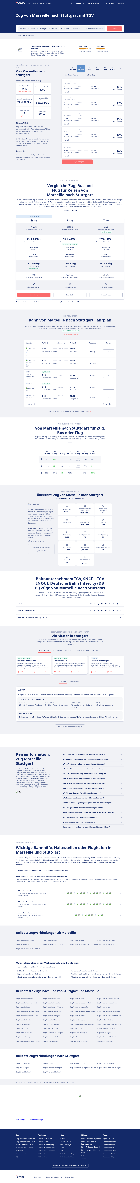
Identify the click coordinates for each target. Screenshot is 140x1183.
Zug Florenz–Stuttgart (24, 1037)
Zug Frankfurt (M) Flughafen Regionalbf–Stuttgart (88, 1068)
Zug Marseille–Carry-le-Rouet (26, 1003)
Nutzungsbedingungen (54, 1177)
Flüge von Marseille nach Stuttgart (29, 974)
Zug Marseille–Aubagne (51, 1016)
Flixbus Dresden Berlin (46, 1148)
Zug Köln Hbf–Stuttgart (78, 1033)
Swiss (62, 1148)
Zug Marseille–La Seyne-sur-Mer (27, 1011)
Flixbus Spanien (44, 1142)
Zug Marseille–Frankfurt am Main (28, 949)
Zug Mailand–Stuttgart (51, 1028)
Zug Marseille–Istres (77, 1016)
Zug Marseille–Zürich (77, 940)
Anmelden (121, 3)
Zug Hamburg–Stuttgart (51, 1024)
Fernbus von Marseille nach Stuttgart (84, 971)
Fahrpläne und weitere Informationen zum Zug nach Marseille (39, 977)
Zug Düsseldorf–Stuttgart (52, 1037)
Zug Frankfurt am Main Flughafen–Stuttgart (113, 1024)
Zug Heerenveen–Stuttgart (52, 1063)
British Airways (65, 1145)
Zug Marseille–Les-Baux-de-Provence (83, 1011)
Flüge (42, 3)
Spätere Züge (107, 404)
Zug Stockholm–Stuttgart (79, 1037)
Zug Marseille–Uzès (77, 999)
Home (18, 1083)
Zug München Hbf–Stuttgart (53, 1033)
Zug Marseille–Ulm (22, 944)
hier (89, 411)
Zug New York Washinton (25, 1139)
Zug (29, 3)
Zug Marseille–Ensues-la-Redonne (82, 1003)
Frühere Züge (32, 404)
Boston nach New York (24, 1145)
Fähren (48, 3)
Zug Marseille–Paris (50, 940)
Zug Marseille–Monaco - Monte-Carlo (83, 944)
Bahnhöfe (20, 1151)
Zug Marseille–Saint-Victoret (53, 1007)
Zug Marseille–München (51, 1020)
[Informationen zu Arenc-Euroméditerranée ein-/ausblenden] (120, 915)
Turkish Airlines (65, 1142)
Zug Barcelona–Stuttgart (106, 1028)
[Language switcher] (80, 3)
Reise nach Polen (109, 1148)
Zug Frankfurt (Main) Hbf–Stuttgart (28, 1041)
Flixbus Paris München (46, 1151)
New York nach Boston (24, 1148)
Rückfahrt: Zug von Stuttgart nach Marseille (32, 971)
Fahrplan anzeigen (24, 116)
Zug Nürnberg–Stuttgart (79, 1041)
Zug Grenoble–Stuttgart (78, 1063)
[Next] (120, 68)
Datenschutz (69, 1177)
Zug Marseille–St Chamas (52, 1011)
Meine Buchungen (94, 3)
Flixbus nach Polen (45, 1139)
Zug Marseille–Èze (103, 1007)
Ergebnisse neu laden (69, 334)
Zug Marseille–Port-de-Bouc (107, 1003)
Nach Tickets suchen (24, 91)
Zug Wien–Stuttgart (104, 1033)
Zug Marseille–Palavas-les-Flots (27, 1016)
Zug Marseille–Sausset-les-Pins (108, 999)
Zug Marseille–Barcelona (25, 940)
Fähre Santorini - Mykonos (91, 1139)
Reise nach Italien (109, 1151)
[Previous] (41, 452)
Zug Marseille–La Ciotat (24, 999)
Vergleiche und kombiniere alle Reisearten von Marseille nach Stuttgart (96, 974)
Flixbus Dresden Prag (46, 1145)
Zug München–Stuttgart (105, 1020)
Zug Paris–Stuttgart (23, 1024)
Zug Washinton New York (25, 1142)
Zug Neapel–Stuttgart (105, 1041)
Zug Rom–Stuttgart (23, 1028)
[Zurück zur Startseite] (22, 3)
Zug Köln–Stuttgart (77, 1028)
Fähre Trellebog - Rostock (90, 1147)
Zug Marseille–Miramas (105, 944)
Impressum (38, 1177)
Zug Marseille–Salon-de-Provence (109, 1016)
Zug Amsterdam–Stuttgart (106, 1037)
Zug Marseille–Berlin (23, 1020)
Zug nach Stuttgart (35, 1083)
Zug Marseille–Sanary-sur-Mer (54, 944)
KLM (61, 1151)
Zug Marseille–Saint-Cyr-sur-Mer (108, 1011)
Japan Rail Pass (108, 1139)
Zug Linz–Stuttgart (22, 1068)
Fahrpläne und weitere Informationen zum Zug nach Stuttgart (93, 977)
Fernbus (35, 3)
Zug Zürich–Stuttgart (50, 1041)
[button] (66, 28)
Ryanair (62, 1139)
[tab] (71, 75)
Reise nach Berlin (109, 1142)
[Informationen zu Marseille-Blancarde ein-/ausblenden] (120, 904)
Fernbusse (42, 1135)
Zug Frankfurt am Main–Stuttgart (82, 1024)
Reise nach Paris (109, 1145)
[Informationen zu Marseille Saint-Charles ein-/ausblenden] (120, 893)
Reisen (105, 1135)
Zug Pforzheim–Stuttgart (52, 1072)
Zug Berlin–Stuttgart (77, 1020)
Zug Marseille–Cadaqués (79, 1007)
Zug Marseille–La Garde (51, 999)
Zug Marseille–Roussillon (52, 1003)
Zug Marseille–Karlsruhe (106, 940)
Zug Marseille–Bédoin (23, 1007)
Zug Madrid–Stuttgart (24, 1033)
